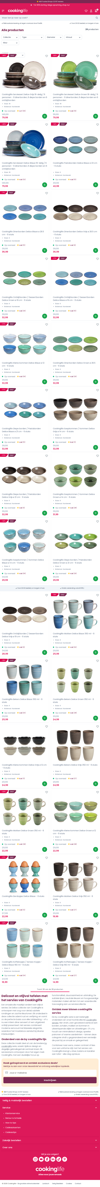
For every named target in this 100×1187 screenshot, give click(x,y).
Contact (78, 1183)
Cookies (69, 1183)
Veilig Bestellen (57, 1183)
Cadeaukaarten (12, 1127)
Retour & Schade (13, 1118)
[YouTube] (41, 1159)
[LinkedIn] (52, 1159)
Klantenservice (12, 1113)
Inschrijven (50, 1080)
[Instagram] (35, 1159)
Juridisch (45, 1183)
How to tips (10, 1122)
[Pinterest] (64, 1159)
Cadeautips (10, 1132)
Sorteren (5, 53)
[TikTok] (58, 1159)
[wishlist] (86, 10)
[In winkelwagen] (44, 116)
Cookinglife (12, 1183)
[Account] (91, 10)
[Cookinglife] (44, 11)
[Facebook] (47, 1159)
